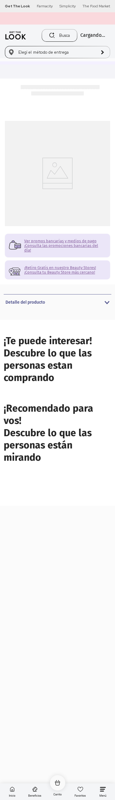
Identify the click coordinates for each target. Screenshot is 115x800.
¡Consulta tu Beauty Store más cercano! (59, 272)
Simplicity (67, 6)
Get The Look (17, 6)
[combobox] (61, 35)
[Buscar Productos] (52, 35)
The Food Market (96, 6)
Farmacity (45, 6)
